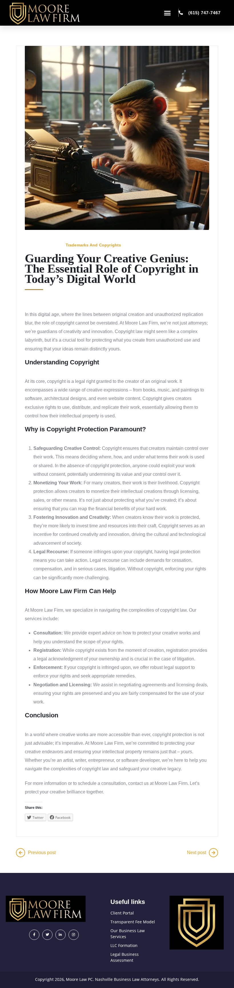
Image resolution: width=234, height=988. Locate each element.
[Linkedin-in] (60, 935)
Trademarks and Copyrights (93, 245)
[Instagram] (73, 935)
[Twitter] (47, 935)
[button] (167, 12)
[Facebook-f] (34, 935)
